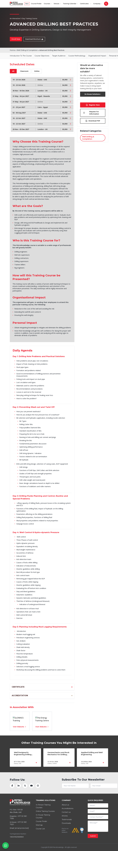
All (13, 71)
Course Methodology (76, 56)
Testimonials (67, 819)
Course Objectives (42, 56)
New (27, 3)
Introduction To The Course (21, 56)
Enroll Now (16, 39)
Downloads (66, 823)
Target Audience (58, 56)
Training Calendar (69, 3)
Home (12, 50)
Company (96, 3)
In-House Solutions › (93, 94)
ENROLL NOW (99, 9)
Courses (47, 3)
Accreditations (67, 808)
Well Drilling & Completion (27, 50)
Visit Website (18, 727)
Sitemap (39, 825)
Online (36, 71)
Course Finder (36, 3)
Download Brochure (33, 39)
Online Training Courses (45, 811)
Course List (40, 829)
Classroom (24, 71)
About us (65, 805)
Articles (65, 816)
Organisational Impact (97, 56)
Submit (93, 836)
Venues (56, 3)
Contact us (66, 812)
